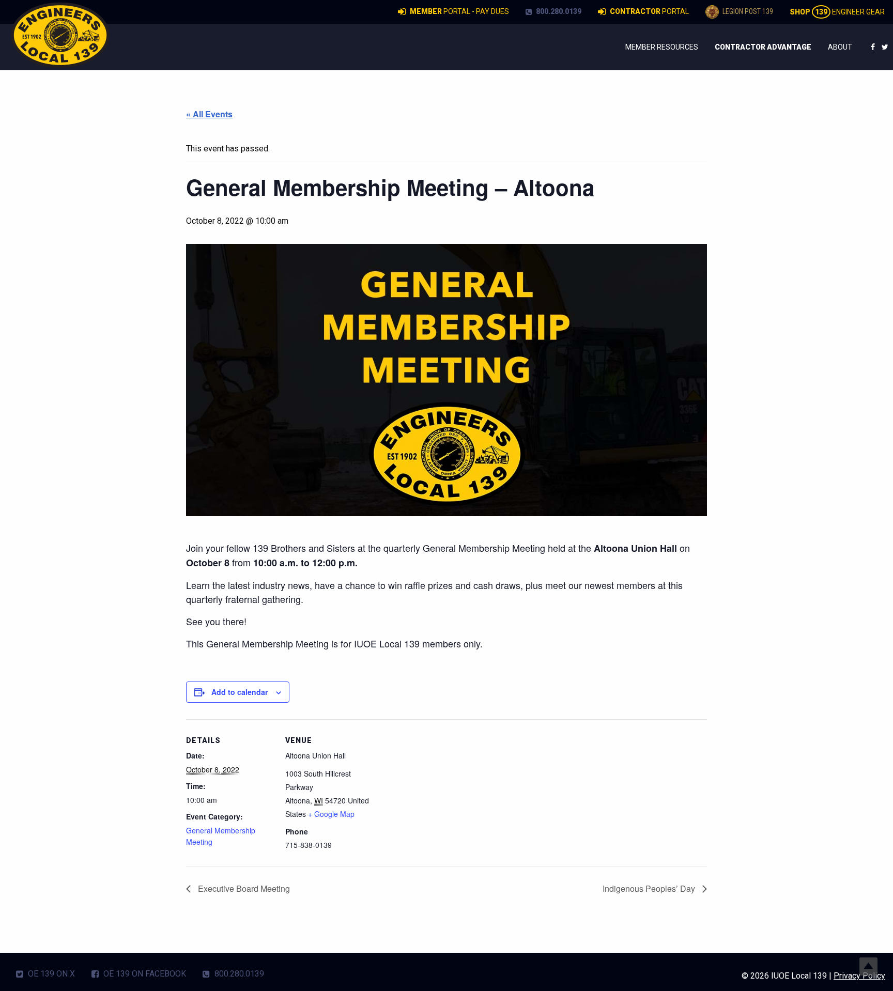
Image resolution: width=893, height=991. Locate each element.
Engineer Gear (837, 12)
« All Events (209, 114)
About (840, 47)
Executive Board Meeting (243, 888)
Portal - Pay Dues (459, 11)
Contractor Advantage (763, 47)
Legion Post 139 (747, 11)
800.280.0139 (557, 11)
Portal (649, 11)
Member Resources (661, 47)
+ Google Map (331, 814)
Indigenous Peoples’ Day (650, 888)
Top (868, 966)
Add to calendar (239, 692)
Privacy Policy (859, 976)
